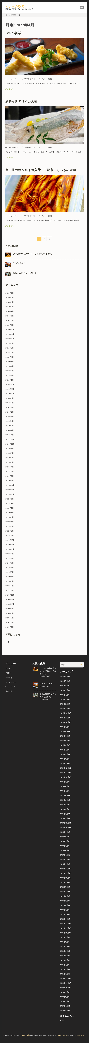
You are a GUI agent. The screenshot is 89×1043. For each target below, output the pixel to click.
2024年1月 (9, 435)
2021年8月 (9, 558)
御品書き (8, 677)
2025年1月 (9, 380)
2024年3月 (9, 426)
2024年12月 (10, 384)
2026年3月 (9, 316)
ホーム (8, 668)
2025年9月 (9, 343)
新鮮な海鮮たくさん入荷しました (26, 273)
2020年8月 (9, 613)
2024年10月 (10, 394)
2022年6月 (9, 512)
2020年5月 (9, 627)
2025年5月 (9, 361)
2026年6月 (9, 302)
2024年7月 (9, 407)
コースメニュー (18, 263)
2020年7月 (9, 618)
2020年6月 (9, 622)
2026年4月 (9, 311)
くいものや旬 (14, 6)
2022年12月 (10, 485)
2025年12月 (10, 329)
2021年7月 (9, 563)
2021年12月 (10, 540)
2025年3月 (9, 371)
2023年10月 (10, 444)
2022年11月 (10, 490)
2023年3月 (9, 471)
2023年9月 (9, 448)
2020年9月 (9, 609)
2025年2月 (9, 375)
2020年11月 (10, 599)
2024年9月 (9, 398)
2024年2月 (9, 430)
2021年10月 (10, 549)
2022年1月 (9, 535)
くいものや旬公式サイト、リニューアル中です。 (32, 254)
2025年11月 (10, 334)
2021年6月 (9, 567)
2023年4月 (9, 467)
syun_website (12, 79)
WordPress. (81, 1035)
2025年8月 (9, 348)
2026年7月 (9, 297)
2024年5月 (9, 416)
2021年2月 (9, 586)
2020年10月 (10, 604)
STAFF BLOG (10, 687)
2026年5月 (9, 307)
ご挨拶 (8, 673)
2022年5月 (9, 517)
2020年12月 (10, 595)
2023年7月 (9, 458)
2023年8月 (9, 453)
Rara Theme (62, 1035)
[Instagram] (8, 642)
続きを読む (9, 89)
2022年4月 (9, 522)
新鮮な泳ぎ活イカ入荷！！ (24, 101)
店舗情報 (8, 691)
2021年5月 (9, 572)
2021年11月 (10, 545)
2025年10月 (10, 339)
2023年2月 (9, 476)
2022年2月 (9, 531)
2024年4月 (9, 421)
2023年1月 (9, 480)
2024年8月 (9, 403)
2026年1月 (9, 325)
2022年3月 (9, 526)
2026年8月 (9, 293)
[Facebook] (5, 642)
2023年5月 (9, 462)
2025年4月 (9, 366)
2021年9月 (9, 554)
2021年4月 (9, 577)
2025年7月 (9, 352)
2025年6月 (9, 357)
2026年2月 (9, 320)
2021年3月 (9, 581)
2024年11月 (10, 389)
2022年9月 (9, 499)
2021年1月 (9, 590)
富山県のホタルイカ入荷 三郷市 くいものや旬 (40, 170)
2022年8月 (9, 503)
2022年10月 (10, 494)
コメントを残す (47, 79)
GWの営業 (13, 33)
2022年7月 (9, 508)
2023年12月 (10, 439)
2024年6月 (9, 412)
